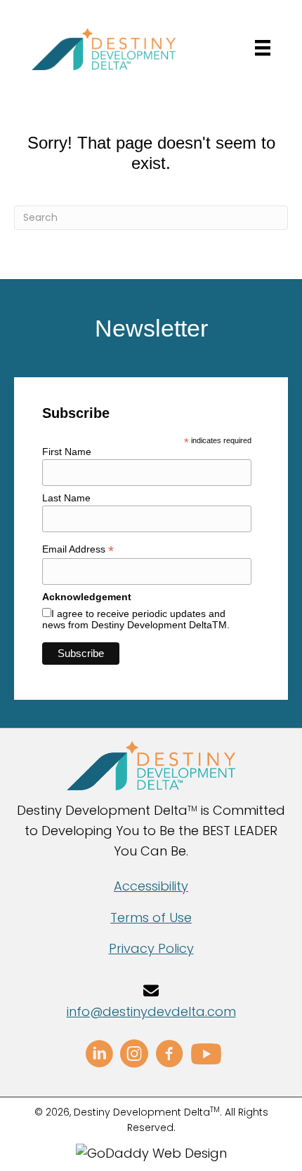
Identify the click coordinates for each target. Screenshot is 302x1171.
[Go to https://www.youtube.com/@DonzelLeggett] (204, 1055)
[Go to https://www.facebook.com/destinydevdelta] (169, 1056)
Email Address (78, 549)
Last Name (66, 497)
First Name (66, 451)
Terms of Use (151, 917)
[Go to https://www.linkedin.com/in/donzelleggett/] (99, 1056)
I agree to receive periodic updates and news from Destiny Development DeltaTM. (136, 619)
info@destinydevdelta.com (151, 1011)
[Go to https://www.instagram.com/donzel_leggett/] (134, 1056)
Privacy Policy (151, 948)
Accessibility (151, 886)
